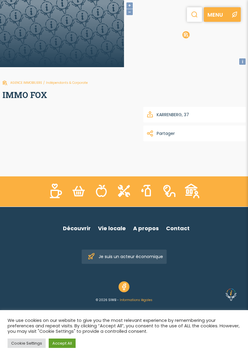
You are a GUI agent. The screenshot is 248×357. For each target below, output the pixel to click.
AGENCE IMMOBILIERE (26, 82)
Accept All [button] (62, 343)
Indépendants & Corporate (67, 82)
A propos (146, 228)
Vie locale (112, 228)
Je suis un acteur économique (131, 257)
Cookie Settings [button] (26, 343)
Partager (166, 133)
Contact (178, 228)
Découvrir (77, 228)
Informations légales (136, 300)
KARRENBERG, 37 (173, 115)
